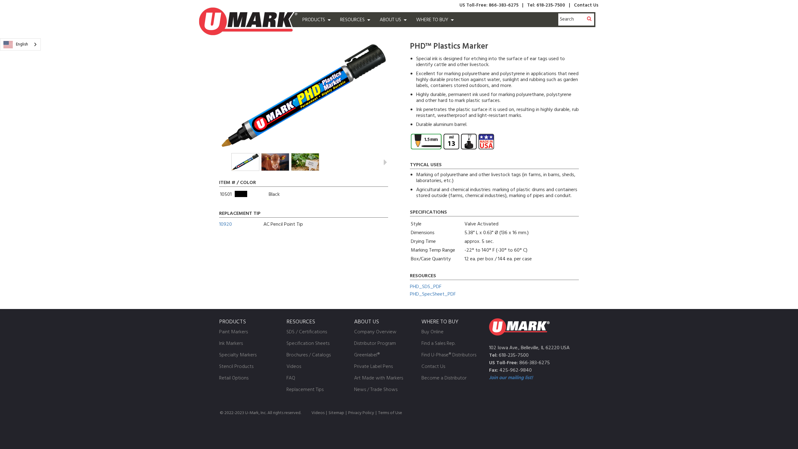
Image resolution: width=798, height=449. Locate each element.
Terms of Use (390, 413)
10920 (225, 224)
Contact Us (586, 5)
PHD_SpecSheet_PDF (433, 294)
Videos (317, 413)
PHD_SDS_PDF (425, 287)
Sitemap (336, 413)
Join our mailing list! (511, 378)
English (22, 44)
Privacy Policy (361, 413)
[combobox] (20, 44)
